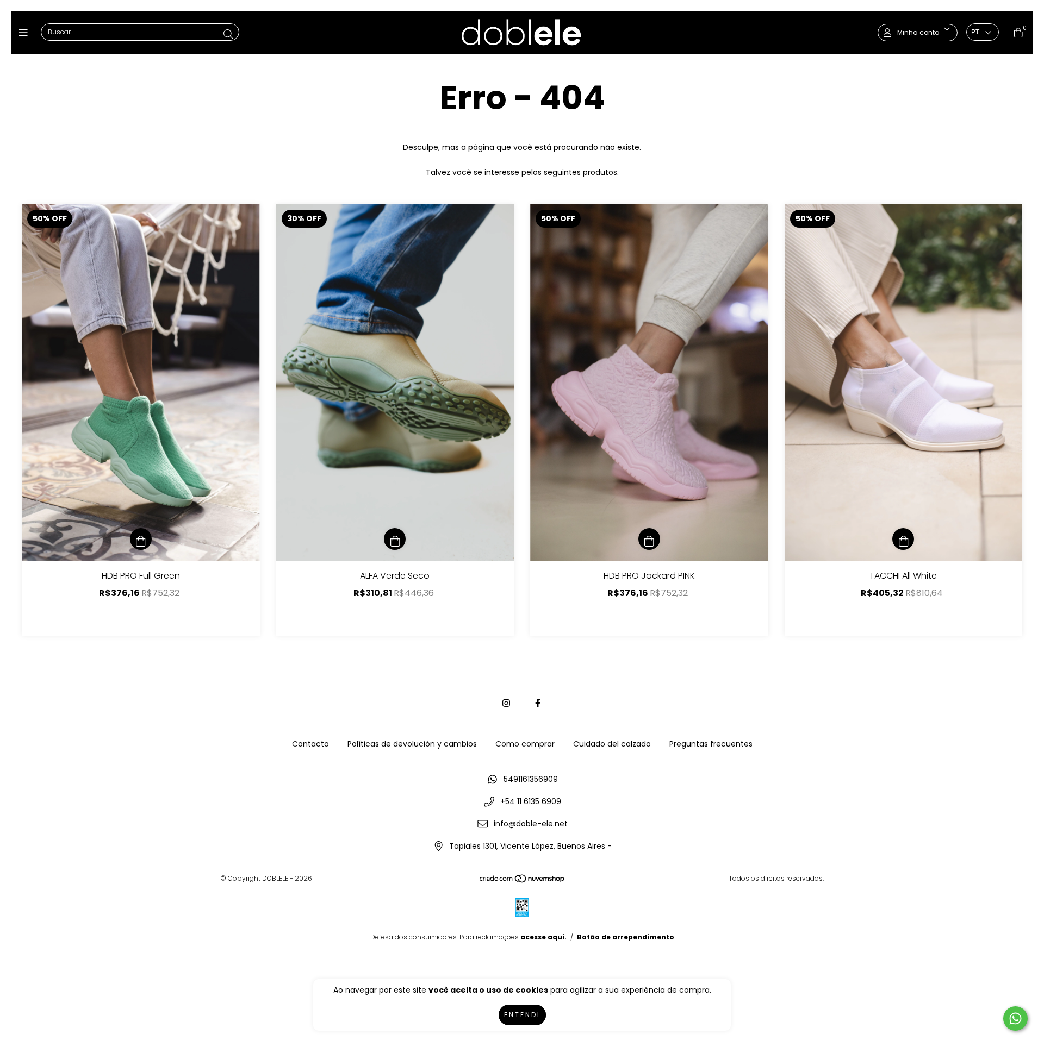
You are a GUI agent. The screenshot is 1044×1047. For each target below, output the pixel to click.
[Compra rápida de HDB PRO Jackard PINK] (649, 539)
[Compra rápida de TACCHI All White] (903, 539)
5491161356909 (531, 779)
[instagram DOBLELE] (506, 703)
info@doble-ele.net (531, 823)
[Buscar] (228, 34)
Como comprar (525, 743)
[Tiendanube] (522, 881)
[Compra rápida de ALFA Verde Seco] (395, 539)
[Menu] (26, 32)
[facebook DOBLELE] (537, 703)
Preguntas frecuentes (711, 743)
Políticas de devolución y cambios (412, 743)
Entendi (522, 1014)
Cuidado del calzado (612, 743)
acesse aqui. (543, 937)
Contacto (310, 743)
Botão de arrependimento (625, 937)
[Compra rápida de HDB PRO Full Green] (141, 539)
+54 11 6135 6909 (530, 801)
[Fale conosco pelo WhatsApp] (1015, 1018)
